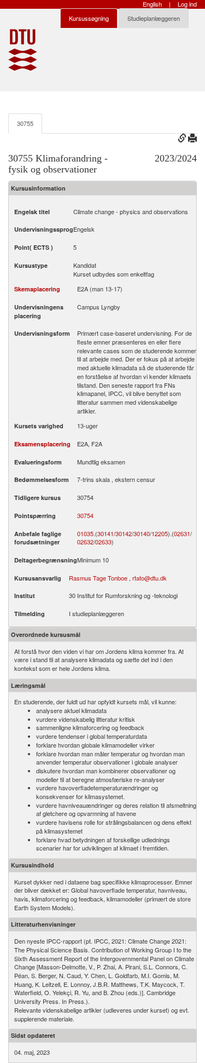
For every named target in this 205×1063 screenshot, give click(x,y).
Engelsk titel (32, 212)
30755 (25, 123)
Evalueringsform (38, 462)
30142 (123, 534)
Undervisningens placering (38, 311)
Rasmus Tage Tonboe (98, 577)
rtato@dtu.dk (149, 577)
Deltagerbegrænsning (45, 560)
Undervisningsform (42, 333)
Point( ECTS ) (33, 247)
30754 (85, 516)
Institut (24, 595)
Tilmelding (29, 614)
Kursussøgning (89, 18)
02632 (85, 542)
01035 (85, 534)
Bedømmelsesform (41, 479)
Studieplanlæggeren (153, 18)
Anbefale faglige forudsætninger (37, 538)
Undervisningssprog (43, 229)
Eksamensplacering (42, 444)
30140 (141, 534)
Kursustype (31, 265)
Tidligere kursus (37, 497)
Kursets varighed (38, 426)
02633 (103, 542)
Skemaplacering (37, 289)
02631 (182, 534)
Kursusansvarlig (37, 578)
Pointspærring (35, 516)
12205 (159, 534)
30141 (105, 534)
